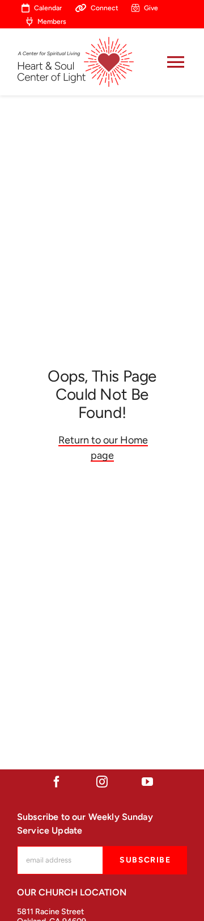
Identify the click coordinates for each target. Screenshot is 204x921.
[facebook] (56, 782)
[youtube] (147, 782)
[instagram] (102, 782)
